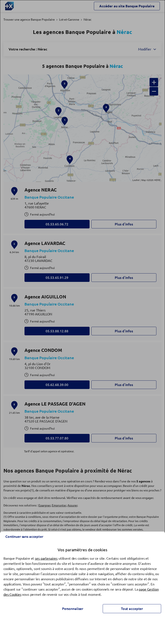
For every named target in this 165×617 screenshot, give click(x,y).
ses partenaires (46, 558)
